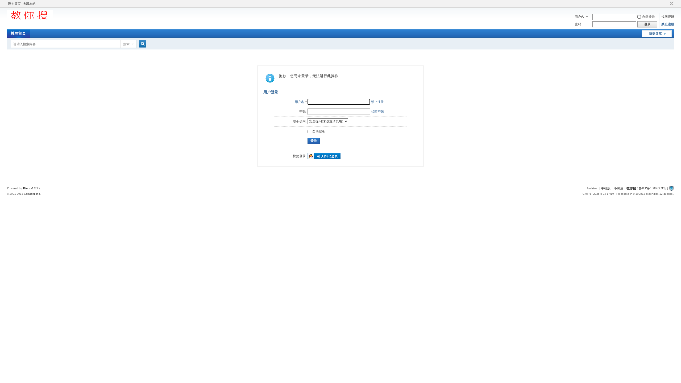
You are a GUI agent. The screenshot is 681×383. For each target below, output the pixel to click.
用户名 (579, 17)
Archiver (592, 188)
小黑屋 (618, 188)
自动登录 (648, 17)
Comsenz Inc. (32, 193)
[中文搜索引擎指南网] (30, 19)
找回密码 (667, 17)
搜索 (126, 44)
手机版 (606, 188)
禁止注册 (667, 24)
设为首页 (14, 4)
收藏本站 (29, 4)
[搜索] (142, 44)
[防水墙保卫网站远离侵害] (671, 188)
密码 (578, 24)
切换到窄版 (671, 3)
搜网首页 (18, 33)
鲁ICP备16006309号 (652, 188)
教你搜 (631, 188)
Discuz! (28, 188)
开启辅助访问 (666, 3)
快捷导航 (655, 33)
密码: (302, 112)
